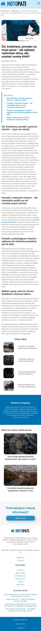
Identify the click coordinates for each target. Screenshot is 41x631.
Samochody (20, 579)
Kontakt (20, 561)
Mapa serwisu (20, 624)
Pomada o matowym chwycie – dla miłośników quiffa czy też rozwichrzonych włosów (19, 105)
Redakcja (20, 558)
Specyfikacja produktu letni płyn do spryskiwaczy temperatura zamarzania (20, 605)
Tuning (20, 582)
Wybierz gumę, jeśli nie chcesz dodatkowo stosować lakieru (18, 119)
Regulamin (20, 628)
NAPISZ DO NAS (20, 518)
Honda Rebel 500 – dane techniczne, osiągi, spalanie (20, 600)
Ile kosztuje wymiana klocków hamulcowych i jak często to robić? (20, 457)
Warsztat (20, 585)
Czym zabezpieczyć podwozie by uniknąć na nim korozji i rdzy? (20, 595)
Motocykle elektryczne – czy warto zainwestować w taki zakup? (27, 386)
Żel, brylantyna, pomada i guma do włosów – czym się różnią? (19, 99)
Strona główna (5, 11)
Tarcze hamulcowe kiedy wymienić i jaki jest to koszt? (27, 373)
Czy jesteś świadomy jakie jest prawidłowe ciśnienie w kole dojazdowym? (20, 489)
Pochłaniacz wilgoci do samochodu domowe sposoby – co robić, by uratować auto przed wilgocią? (26, 360)
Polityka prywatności (20, 620)
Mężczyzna (15, 11)
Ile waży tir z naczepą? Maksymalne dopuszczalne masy (27, 347)
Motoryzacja (20, 576)
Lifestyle (20, 570)
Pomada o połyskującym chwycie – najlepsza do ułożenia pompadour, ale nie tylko (22, 112)
